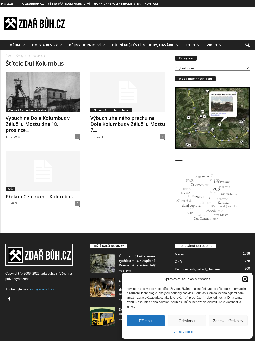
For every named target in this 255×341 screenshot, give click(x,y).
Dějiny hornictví (85, 45)
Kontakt (152, 3)
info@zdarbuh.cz (42, 289)
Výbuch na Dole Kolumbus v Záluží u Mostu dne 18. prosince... (38, 124)
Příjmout (146, 321)
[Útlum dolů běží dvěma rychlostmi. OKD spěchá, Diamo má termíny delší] (102, 263)
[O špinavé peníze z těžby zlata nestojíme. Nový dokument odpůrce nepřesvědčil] (102, 287)
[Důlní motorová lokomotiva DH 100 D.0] (102, 316)
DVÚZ (10, 189)
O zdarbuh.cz (33, 3)
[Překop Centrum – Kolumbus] (43, 171)
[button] (245, 279)
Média (15, 45)
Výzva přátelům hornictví (69, 3)
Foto (190, 45)
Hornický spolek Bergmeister (117, 3)
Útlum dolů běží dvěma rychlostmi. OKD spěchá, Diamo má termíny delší (137, 260)
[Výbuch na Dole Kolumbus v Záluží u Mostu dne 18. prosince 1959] (43, 92)
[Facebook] (10, 299)
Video (212, 45)
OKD (178, 262)
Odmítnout (187, 321)
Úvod (9, 56)
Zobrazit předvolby (228, 321)
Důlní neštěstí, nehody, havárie (143, 45)
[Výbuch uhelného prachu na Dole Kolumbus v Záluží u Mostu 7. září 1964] (127, 92)
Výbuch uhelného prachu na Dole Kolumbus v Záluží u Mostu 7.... (127, 124)
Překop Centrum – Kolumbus (39, 197)
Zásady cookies (184, 332)
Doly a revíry (45, 45)
